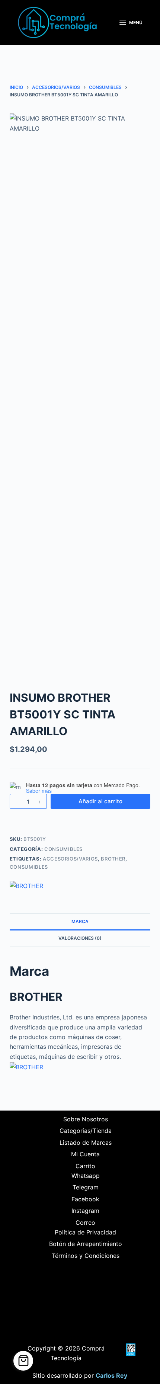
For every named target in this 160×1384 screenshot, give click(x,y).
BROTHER (113, 859)
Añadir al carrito (100, 801)
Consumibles (63, 849)
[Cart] (23, 1361)
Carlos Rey (111, 1375)
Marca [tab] (80, 921)
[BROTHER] (26, 886)
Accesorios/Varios (70, 859)
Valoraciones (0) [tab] (80, 938)
